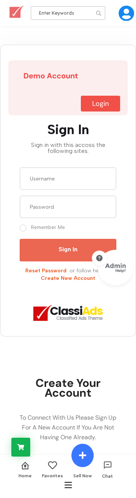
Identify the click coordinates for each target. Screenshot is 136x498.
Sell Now (82, 475)
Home (25, 475)
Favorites (52, 475)
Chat (107, 476)
